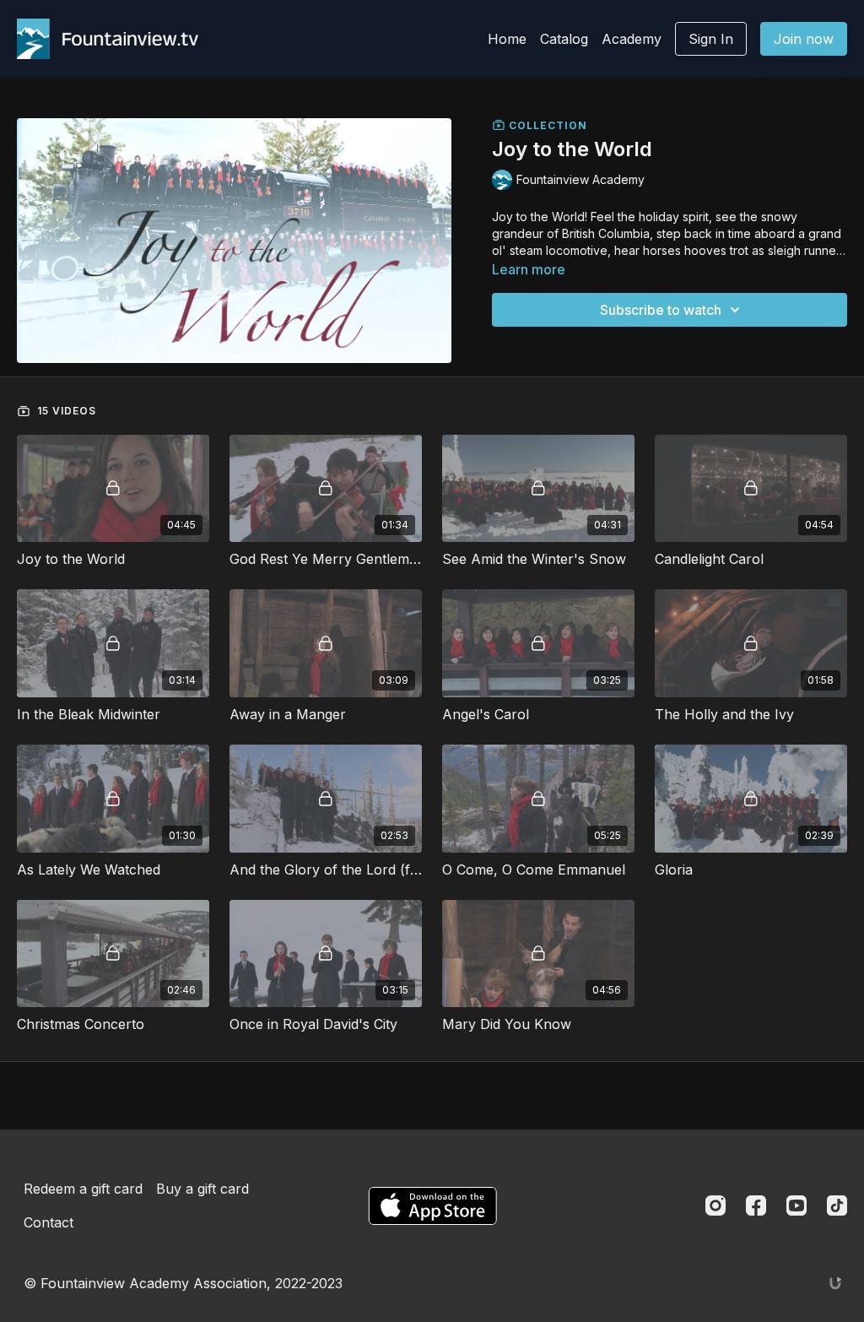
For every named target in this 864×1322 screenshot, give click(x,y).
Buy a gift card (202, 1188)
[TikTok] (837, 1205)
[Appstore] (432, 1206)
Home (507, 38)
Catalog (564, 38)
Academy (632, 38)
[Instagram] (715, 1205)
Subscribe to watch (660, 309)
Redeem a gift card (83, 1188)
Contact (48, 1222)
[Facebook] (756, 1205)
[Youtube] (796, 1205)
